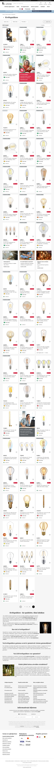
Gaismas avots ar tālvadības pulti (25, 685)
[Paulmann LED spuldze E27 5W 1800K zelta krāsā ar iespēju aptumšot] (43, 479)
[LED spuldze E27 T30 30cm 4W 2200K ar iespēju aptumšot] (10, 424)
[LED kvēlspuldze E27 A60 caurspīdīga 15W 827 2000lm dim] (10, 396)
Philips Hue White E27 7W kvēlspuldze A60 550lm (8, 47)
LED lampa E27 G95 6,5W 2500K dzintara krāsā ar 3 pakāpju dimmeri (10, 348)
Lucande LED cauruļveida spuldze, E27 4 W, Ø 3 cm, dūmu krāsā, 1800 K (27, 597)
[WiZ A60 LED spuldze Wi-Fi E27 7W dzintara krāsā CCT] (10, 124)
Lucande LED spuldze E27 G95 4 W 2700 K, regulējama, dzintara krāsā (43, 292)
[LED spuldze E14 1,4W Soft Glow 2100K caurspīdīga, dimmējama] (10, 506)
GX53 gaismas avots (9, 702)
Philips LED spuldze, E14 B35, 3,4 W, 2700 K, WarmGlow (43, 431)
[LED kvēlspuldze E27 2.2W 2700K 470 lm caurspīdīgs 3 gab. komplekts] (43, 369)
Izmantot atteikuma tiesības (8, 736)
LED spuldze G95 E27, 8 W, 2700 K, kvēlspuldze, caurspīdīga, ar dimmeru (26, 348)
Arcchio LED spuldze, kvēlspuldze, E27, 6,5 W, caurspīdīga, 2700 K (10, 215)
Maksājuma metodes (7, 743)
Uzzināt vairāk (23, 266)
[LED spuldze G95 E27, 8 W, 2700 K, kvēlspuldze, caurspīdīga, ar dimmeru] (27, 341)
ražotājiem (37, 727)
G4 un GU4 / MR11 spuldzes (23, 699)
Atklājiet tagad (6, 266)
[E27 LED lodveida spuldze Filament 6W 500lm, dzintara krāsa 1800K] (27, 313)
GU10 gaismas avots (9, 701)
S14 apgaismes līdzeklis (9, 696)
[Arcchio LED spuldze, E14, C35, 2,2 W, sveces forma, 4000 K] (27, 479)
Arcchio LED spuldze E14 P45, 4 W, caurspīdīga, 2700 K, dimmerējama (26, 243)
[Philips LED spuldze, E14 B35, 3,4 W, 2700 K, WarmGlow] (43, 424)
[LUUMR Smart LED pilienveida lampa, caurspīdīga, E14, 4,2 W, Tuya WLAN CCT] (43, 451)
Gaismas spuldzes (8, 14)
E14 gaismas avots (8, 697)
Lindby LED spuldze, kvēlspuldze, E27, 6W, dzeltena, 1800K (43, 103)
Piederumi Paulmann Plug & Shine (40, 685)
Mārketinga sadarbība (7, 741)
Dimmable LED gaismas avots (10, 694)
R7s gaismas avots (8, 690)
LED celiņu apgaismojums (38, 694)
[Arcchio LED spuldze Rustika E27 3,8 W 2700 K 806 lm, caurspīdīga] (10, 313)
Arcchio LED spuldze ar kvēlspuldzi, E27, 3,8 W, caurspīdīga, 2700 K (24, 292)
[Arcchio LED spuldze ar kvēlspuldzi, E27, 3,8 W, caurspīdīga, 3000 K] (43, 40)
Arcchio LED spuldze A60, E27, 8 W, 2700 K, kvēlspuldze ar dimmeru (26, 403)
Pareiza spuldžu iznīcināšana (27, 762)
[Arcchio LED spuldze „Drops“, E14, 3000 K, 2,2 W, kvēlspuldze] (27, 369)
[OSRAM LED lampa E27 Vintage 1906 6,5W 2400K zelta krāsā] (43, 534)
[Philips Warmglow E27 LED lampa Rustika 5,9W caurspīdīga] (10, 534)
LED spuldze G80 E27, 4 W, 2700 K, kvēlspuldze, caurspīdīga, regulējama (43, 243)
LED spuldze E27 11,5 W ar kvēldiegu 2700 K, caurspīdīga (9, 486)
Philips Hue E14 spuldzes (23, 702)
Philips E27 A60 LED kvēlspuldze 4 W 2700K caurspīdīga (43, 568)
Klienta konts (5, 750)
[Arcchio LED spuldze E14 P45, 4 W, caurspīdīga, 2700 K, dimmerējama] (27, 236)
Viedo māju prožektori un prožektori (40, 701)
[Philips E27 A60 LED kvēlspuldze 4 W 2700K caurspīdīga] (43, 562)
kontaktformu (22, 726)
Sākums (4, 14)
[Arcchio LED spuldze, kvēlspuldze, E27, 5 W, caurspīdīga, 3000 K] (27, 124)
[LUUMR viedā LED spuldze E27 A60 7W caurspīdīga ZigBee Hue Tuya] (27, 96)
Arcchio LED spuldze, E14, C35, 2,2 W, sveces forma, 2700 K (43, 131)
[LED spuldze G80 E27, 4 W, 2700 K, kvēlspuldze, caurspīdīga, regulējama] (43, 236)
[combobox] (25, 3)
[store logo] (7, 3)
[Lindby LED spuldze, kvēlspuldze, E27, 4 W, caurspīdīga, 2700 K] (43, 68)
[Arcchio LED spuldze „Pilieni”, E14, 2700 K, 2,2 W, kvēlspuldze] (27, 40)
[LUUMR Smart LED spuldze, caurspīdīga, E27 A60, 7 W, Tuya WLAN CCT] (10, 285)
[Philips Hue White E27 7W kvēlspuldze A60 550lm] (10, 40)
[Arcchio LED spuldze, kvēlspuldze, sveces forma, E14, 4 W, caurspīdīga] (27, 180)
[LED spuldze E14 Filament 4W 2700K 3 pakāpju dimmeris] (43, 313)
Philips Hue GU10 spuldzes (23, 696)
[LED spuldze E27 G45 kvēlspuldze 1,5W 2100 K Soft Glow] (27, 506)
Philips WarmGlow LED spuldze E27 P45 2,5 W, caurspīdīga (9, 103)
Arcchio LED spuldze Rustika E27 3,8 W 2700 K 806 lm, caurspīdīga (10, 320)
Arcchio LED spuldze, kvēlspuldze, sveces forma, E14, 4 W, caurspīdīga (27, 186)
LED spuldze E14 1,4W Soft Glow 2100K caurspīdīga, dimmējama (9, 513)
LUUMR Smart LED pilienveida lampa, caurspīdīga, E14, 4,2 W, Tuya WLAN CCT (43, 458)
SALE (20, 9)
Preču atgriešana (6, 747)
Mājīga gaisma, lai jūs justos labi (39, 702)
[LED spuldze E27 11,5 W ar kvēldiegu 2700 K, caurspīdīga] (10, 479)
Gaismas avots (7, 685)
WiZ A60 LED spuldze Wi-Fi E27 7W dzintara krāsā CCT (9, 130)
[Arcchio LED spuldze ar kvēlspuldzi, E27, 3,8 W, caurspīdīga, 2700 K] (27, 285)
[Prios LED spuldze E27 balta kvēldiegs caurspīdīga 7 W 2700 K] (10, 562)
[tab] (7, 21)
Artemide (35, 696)
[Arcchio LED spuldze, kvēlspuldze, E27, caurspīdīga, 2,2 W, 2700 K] (43, 152)
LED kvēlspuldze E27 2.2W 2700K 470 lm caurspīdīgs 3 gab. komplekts (43, 376)
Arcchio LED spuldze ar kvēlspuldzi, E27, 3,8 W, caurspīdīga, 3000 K (41, 47)
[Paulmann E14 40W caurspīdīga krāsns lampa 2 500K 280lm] (43, 341)
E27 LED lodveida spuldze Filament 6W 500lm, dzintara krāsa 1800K (27, 320)
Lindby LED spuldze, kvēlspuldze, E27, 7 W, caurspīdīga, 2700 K (10, 159)
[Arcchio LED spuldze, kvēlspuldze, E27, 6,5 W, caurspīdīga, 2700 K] (10, 208)
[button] (16, 41)
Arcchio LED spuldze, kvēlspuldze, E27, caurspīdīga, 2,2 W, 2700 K (43, 159)
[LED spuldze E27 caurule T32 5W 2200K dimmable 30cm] (43, 506)
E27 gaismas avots (8, 687)
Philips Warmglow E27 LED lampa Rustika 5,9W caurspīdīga (10, 541)
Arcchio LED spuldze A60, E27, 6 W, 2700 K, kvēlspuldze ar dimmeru (26, 214)
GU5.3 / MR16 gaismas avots (24, 697)
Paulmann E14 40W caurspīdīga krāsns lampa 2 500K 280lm (43, 347)
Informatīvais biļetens (7, 749)
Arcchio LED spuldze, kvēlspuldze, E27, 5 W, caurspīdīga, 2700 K (10, 75)
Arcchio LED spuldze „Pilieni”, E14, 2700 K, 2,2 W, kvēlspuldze (27, 47)
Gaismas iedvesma (6, 752)
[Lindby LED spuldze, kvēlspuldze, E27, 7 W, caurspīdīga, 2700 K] (10, 152)
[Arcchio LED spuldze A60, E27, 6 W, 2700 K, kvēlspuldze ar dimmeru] (27, 208)
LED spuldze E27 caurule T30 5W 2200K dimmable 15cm (10, 596)
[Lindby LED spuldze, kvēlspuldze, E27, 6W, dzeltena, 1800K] (43, 96)
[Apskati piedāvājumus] (27, 11)
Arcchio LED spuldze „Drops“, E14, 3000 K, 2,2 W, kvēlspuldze (27, 376)
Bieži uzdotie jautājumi (7, 738)
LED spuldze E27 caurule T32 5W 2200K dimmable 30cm (43, 513)
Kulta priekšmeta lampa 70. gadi (39, 693)
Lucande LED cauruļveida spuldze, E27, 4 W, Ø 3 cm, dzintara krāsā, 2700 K (43, 403)
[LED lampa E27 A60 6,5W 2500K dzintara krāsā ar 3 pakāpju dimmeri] (43, 208)
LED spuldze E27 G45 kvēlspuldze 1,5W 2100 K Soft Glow (27, 513)
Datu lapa (7, 49)
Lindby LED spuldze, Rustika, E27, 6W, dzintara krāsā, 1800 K (43, 187)
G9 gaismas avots (8, 699)
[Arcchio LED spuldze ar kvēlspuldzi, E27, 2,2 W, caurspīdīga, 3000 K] (10, 180)
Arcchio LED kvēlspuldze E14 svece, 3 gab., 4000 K (9, 243)
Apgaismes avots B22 (9, 693)
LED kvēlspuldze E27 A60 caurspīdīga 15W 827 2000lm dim (10, 403)
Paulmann (35, 697)
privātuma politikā (36, 726)
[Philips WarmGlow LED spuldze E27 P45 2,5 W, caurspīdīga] (10, 96)
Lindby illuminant (21, 694)
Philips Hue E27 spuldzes (23, 693)
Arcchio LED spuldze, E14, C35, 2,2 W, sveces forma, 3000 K (9, 376)
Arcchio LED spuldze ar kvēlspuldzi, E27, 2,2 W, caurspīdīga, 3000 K (8, 187)
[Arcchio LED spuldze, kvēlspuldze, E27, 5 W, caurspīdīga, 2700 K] (10, 68)
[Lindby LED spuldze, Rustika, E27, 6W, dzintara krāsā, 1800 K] (43, 180)
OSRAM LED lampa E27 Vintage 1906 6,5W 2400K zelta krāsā (43, 540)
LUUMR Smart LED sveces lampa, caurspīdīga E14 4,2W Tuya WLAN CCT (10, 458)
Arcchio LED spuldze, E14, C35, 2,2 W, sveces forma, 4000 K (26, 486)
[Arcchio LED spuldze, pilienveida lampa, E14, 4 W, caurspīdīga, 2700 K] (27, 152)
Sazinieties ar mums (24, 434)
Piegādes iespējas (6, 745)
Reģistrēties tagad (24, 79)
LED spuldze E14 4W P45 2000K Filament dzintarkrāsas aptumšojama (26, 540)
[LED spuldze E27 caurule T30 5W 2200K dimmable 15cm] (10, 590)
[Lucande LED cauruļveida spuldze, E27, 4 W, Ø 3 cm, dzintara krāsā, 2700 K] (43, 396)
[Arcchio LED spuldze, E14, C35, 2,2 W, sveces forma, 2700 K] (43, 124)
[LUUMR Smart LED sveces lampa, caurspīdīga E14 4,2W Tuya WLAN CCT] (10, 451)
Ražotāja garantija (6, 754)
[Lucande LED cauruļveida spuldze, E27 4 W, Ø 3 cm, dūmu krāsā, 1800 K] (27, 590)
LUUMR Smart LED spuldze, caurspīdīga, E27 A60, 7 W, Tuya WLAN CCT (9, 291)
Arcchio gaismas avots (22, 687)
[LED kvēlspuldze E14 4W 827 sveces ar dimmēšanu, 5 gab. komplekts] (27, 562)
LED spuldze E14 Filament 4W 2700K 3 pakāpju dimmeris (43, 320)
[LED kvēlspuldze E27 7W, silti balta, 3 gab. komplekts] (27, 451)
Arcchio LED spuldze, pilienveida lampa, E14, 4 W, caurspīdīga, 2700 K (27, 159)
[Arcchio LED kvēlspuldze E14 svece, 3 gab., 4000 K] (10, 236)
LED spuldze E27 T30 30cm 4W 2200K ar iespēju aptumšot (9, 431)
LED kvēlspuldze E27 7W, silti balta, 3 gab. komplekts (26, 458)
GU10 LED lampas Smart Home (39, 699)
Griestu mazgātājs (21, 690)
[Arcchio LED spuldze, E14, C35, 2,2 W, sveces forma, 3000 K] (10, 369)
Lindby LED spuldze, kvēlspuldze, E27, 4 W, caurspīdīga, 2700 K (43, 75)
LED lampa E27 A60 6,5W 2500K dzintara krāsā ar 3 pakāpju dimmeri (43, 215)
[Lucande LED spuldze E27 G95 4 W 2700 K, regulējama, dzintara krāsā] (43, 285)
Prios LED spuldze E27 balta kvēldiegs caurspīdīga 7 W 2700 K (10, 569)
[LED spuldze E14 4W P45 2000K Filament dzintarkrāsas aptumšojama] (27, 534)
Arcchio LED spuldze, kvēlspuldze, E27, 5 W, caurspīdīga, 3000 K (27, 131)
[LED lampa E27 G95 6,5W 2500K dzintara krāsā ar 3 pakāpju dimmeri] (10, 341)
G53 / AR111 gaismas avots (23, 701)
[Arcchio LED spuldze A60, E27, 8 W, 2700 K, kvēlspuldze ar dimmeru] (27, 396)
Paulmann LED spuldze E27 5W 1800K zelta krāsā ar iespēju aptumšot (43, 486)
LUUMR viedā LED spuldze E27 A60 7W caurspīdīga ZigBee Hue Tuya (26, 103)
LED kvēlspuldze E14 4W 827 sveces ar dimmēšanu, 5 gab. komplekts (26, 569)
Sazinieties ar (5, 739)
